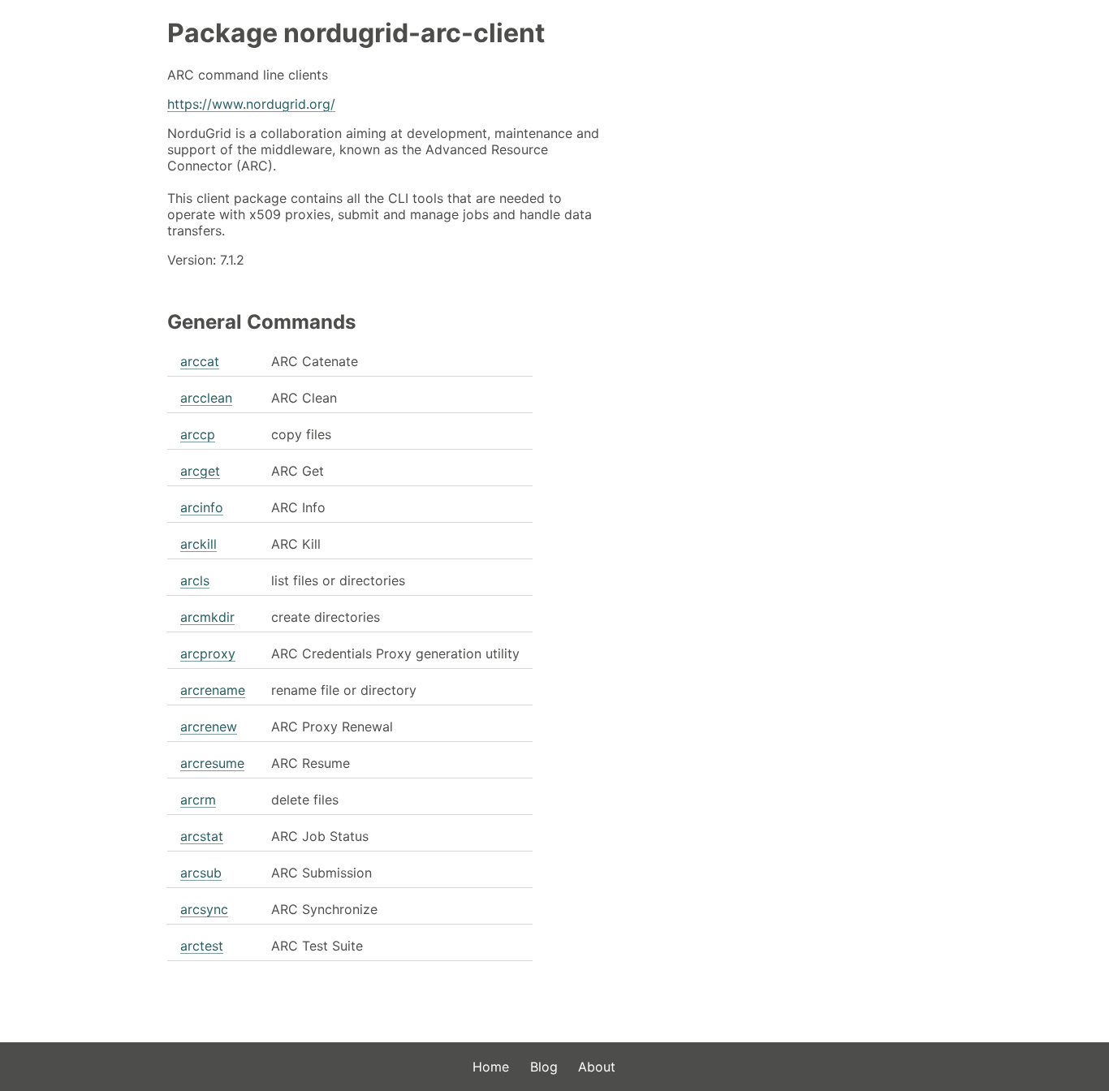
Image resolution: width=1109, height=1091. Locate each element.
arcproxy (207, 653)
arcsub (201, 873)
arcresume (212, 763)
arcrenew (208, 726)
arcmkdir (207, 617)
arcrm (198, 799)
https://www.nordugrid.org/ (251, 104)
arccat (199, 361)
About (596, 1067)
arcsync (204, 909)
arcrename (212, 690)
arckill (198, 544)
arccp (197, 434)
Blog (544, 1067)
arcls (194, 580)
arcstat (201, 836)
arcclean (206, 398)
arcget (200, 471)
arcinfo (201, 507)
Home (491, 1067)
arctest (201, 946)
